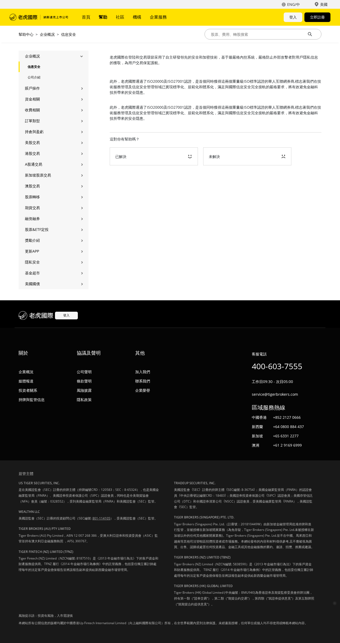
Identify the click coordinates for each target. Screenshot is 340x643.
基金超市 (32, 272)
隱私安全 (32, 262)
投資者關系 (28, 390)
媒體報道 (26, 381)
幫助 (103, 17)
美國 (324, 4)
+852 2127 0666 (287, 417)
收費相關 (32, 109)
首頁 (86, 17)
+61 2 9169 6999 (287, 445)
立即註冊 (317, 17)
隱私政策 (84, 399)
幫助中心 (26, 34)
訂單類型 (32, 120)
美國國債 (32, 283)
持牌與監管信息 (32, 399)
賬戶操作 (32, 88)
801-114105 (101, 518)
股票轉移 (32, 196)
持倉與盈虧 (34, 131)
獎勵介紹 (32, 240)
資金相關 (32, 99)
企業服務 (158, 17)
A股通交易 (33, 164)
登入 (293, 17)
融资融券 (32, 218)
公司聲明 (84, 371)
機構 (137, 17)
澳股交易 (32, 185)
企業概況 (26, 371)
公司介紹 (34, 77)
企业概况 (47, 34)
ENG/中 (293, 4)
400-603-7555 (277, 366)
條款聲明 (84, 381)
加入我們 (142, 371)
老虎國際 (39, 17)
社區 (120, 17)
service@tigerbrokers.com (275, 394)
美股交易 (32, 142)
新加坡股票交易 (38, 175)
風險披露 (84, 390)
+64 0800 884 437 (288, 426)
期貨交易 (32, 207)
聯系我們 (142, 381)
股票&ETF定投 (37, 229)
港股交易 (32, 153)
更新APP (32, 251)
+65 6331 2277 (286, 435)
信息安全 (68, 34)
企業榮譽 (142, 390)
